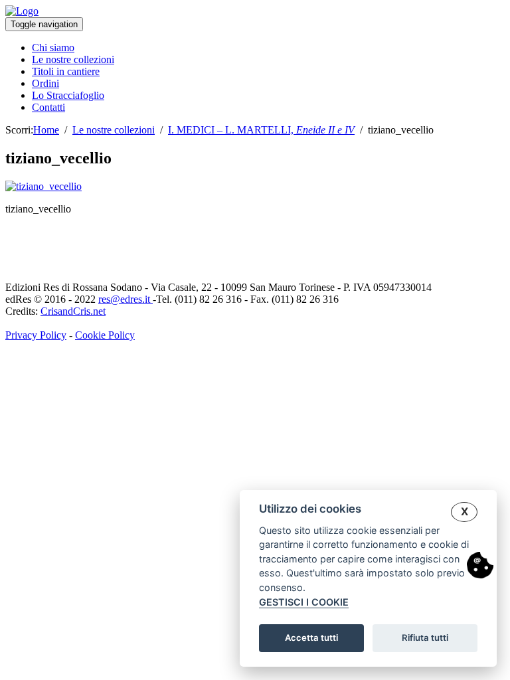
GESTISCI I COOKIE (304, 602)
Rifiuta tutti (425, 637)
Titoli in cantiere (66, 71)
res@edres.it (125, 299)
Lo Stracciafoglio (68, 95)
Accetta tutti (311, 637)
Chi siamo (53, 47)
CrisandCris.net (73, 311)
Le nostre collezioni (73, 59)
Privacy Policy (35, 335)
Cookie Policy (105, 335)
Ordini (45, 83)
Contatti (48, 107)
